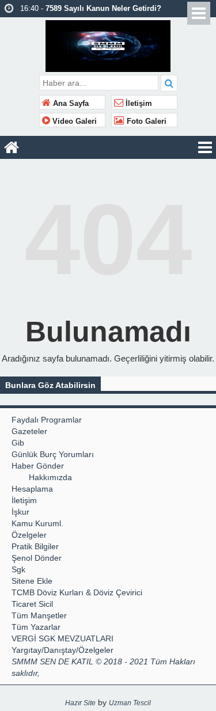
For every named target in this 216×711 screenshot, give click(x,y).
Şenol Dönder (37, 557)
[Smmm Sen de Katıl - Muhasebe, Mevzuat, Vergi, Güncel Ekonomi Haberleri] (108, 45)
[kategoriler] (205, 147)
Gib (18, 442)
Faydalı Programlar (47, 419)
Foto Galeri (145, 121)
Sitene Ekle (32, 580)
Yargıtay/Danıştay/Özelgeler (62, 650)
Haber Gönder (38, 465)
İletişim (137, 104)
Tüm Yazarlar (36, 627)
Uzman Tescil (130, 703)
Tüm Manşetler (39, 615)
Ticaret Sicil (32, 604)
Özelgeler (29, 534)
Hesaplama (32, 488)
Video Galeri (73, 121)
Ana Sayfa (70, 104)
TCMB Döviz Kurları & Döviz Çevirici (77, 592)
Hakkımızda (50, 477)
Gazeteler (29, 431)
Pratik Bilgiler (35, 546)
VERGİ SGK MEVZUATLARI (62, 638)
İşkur (20, 511)
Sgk (18, 569)
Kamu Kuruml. (37, 523)
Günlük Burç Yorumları (53, 454)
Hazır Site (80, 703)
